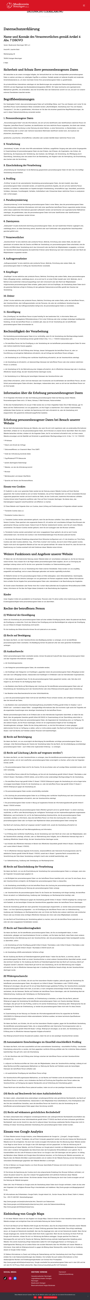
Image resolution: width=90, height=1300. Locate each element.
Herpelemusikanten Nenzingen (41, 1276)
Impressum (62, 1272)
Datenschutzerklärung (66, 1274)
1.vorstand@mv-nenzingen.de (18, 63)
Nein (40, 1297)
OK (35, 1297)
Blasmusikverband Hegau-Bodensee (43, 1285)
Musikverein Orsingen (38, 1283)
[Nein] (88, 1296)
